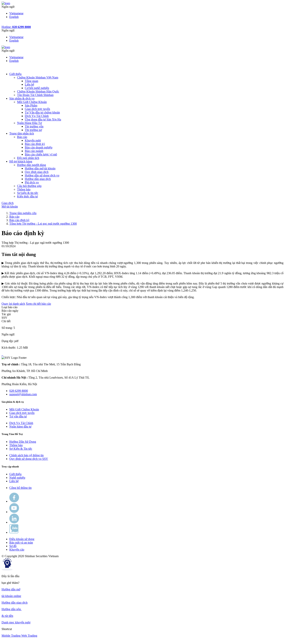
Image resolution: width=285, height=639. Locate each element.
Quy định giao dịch (36, 172)
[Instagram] (14, 522)
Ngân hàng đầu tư (20, 426)
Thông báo (16, 445)
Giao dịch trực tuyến (37, 109)
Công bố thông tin (20, 487)
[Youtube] (14, 511)
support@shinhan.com (23, 394)
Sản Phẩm (31, 105)
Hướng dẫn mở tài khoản (40, 168)
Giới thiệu (15, 474)
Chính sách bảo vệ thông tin (26, 455)
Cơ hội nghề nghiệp (37, 88)
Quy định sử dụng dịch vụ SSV (28, 458)
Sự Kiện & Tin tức (20, 448)
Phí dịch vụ (32, 182)
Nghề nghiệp (17, 477)
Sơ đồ (12, 546)
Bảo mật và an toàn (21, 542)
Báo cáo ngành (34, 151)
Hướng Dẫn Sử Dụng (22, 441)
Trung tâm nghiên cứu (22, 213)
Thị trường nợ (33, 130)
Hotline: (16, 27)
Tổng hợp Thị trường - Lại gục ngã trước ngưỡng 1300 (43, 223)
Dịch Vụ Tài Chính (37, 116)
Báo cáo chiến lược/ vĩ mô (41, 154)
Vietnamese (16, 13)
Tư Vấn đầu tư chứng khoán (42, 112)
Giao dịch (8, 203)
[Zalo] (13, 532)
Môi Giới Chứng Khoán (24, 409)
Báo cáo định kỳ (35, 144)
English (14, 16)
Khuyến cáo (16, 549)
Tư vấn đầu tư (18, 416)
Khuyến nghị (33, 140)
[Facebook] (14, 501)
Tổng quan (31, 81)
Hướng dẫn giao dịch (38, 179)
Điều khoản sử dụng (21, 539)
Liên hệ (29, 84)
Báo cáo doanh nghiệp (38, 147)
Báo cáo (14, 216)
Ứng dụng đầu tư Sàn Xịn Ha (43, 119)
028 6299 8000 (18, 390)
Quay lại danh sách (13, 303)
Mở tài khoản (10, 206)
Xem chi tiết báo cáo (38, 303)
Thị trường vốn (34, 126)
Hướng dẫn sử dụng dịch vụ (42, 175)
